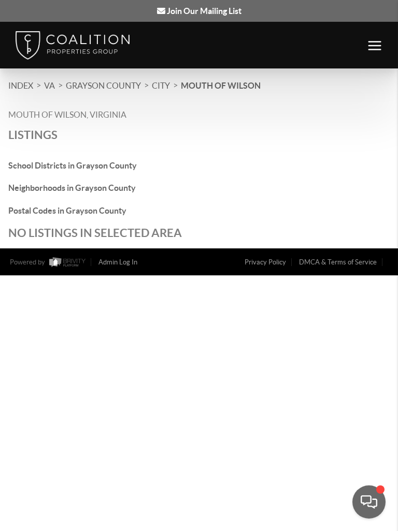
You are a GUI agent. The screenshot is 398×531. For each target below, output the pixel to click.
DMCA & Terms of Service (338, 262)
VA (49, 85)
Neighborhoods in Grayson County (72, 187)
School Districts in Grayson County (72, 165)
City (161, 85)
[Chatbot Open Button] (369, 502)
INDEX (20, 85)
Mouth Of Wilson (221, 85)
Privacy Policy (265, 262)
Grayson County (103, 85)
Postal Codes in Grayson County (67, 210)
